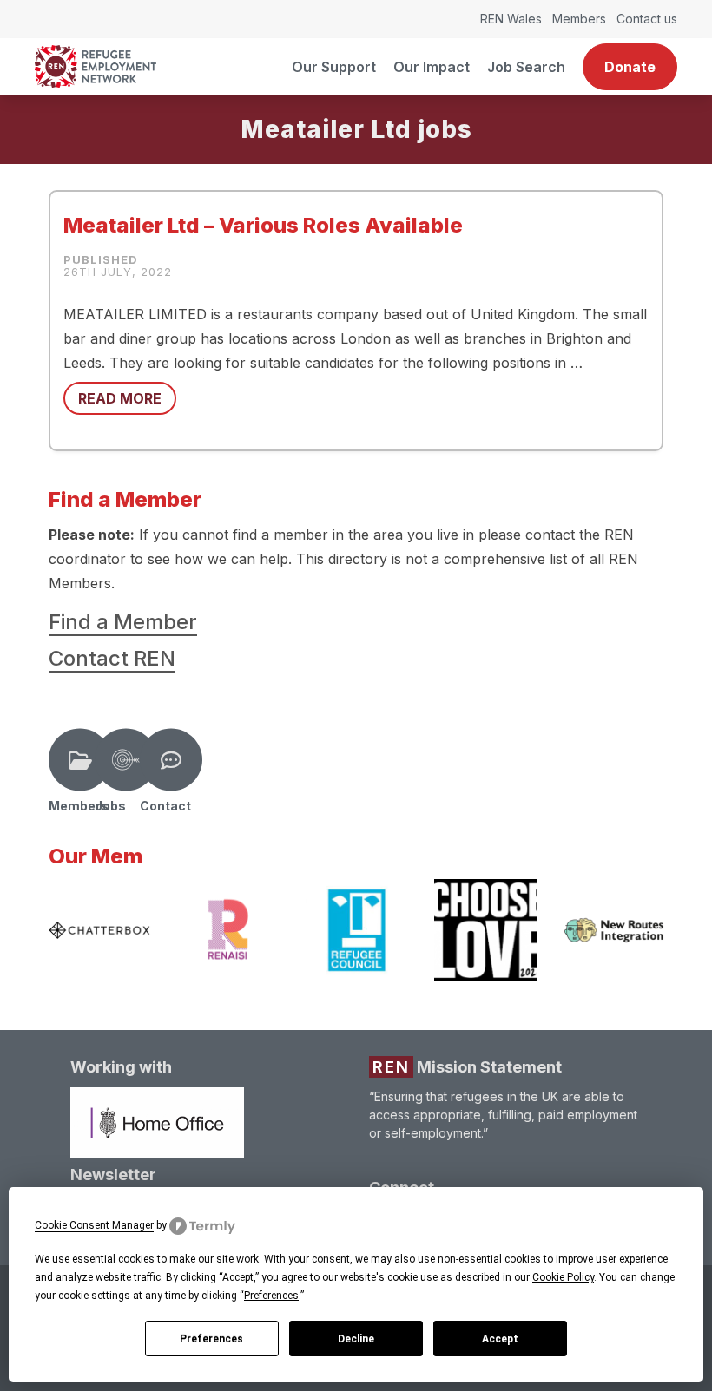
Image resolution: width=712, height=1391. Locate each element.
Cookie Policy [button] (563, 1277)
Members (579, 18)
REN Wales (511, 18)
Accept (500, 1339)
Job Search (526, 66)
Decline (356, 1339)
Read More (120, 398)
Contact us (646, 18)
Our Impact (431, 66)
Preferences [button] (271, 1295)
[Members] (80, 760)
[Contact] (171, 760)
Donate (630, 66)
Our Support (334, 66)
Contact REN (112, 658)
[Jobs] (126, 760)
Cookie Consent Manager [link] (94, 1225)
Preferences (211, 1339)
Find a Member (123, 621)
